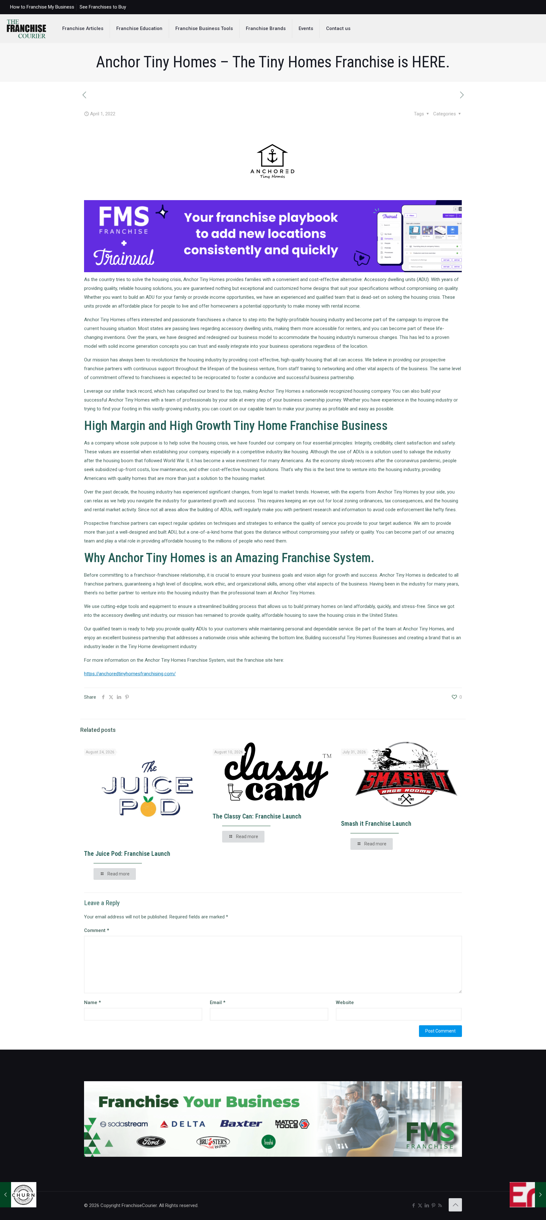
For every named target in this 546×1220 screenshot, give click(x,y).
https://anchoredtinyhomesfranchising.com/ (130, 674)
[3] (273, 270)
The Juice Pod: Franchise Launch (127, 853)
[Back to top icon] (455, 1204)
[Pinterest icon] (433, 1205)
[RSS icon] (440, 1205)
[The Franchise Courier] (26, 28)
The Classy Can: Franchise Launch (257, 816)
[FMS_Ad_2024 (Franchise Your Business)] (273, 1155)
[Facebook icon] (413, 1205)
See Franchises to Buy (103, 7)
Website (345, 1002)
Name (92, 1002)
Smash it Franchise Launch (376, 823)
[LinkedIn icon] (426, 1205)
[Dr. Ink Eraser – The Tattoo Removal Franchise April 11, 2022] (528, 1194)
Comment (96, 930)
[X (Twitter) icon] (420, 1205)
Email (217, 1002)
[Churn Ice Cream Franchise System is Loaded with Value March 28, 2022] (18, 1194)
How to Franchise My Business (42, 7)
